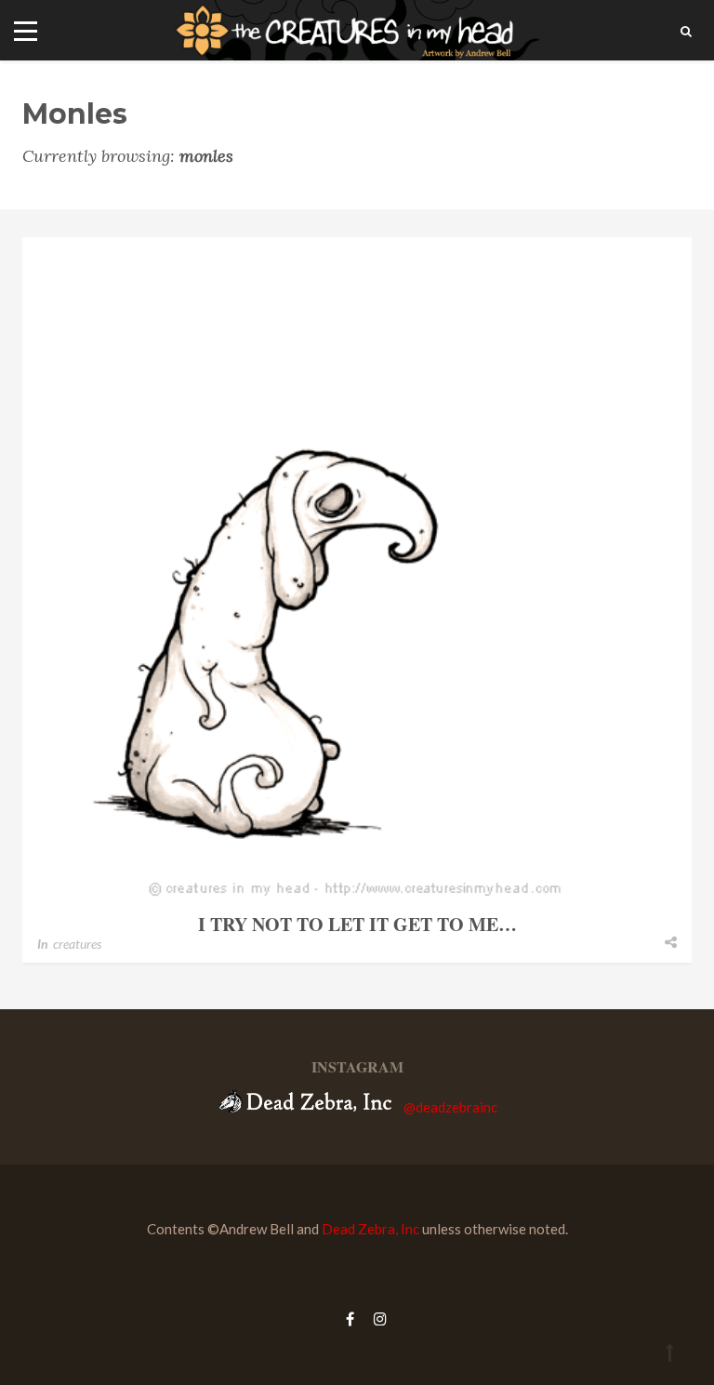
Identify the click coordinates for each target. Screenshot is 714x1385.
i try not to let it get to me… (357, 924)
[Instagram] (376, 1318)
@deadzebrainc (450, 1107)
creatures (77, 944)
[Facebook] (350, 1318)
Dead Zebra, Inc (370, 1228)
